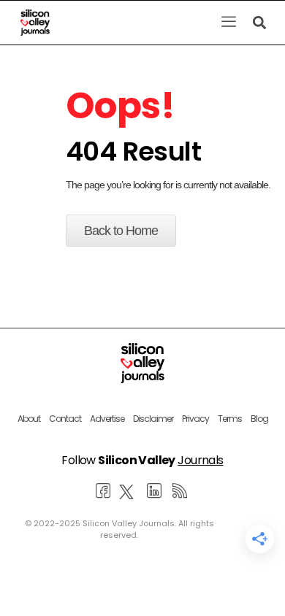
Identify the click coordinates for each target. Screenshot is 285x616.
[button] (228, 22)
